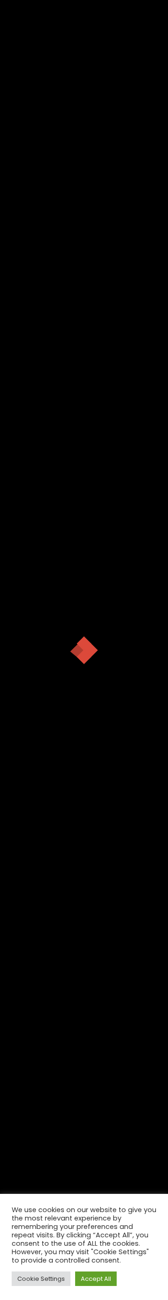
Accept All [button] (96, 1278)
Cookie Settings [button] (41, 1278)
